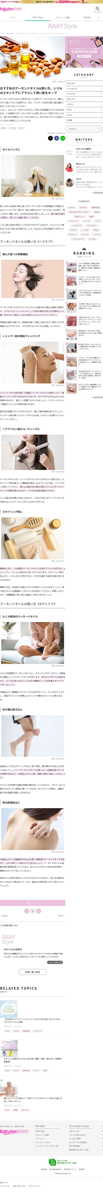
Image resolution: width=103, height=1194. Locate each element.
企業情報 (44, 1169)
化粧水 (45, 1070)
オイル (21, 128)
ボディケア (71, 99)
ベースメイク (72, 88)
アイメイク (71, 94)
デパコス (85, 234)
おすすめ (16, 1031)
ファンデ (97, 234)
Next (61, 915)
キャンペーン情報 (63, 17)
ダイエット (72, 234)
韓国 (91, 216)
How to (3, 128)
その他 (69, 120)
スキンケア (10, 125)
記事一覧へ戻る (32, 971)
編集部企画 (26, 1031)
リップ (97, 221)
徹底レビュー (79, 216)
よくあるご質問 (75, 1139)
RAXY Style (38, 17)
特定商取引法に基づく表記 (79, 1150)
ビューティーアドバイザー (45, 1146)
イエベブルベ (91, 225)
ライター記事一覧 (55, 962)
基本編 (15, 1110)
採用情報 (82, 1169)
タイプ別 (92, 239)
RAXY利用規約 (74, 1146)
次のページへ (33, 902)
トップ (12, 17)
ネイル (69, 109)
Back (4, 915)
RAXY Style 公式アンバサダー (79, 212)
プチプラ (36, 1070)
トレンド (86, 221)
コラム (69, 115)
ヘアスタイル (76, 225)
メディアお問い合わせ (77, 1135)
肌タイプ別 (25, 1110)
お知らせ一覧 (74, 1131)
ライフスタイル (78, 239)
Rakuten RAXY (11, 9)
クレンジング (37, 1031)
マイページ (40, 1139)
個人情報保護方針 (55, 1169)
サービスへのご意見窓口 (78, 1142)
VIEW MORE (97, 192)
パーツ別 (12, 128)
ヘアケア (70, 104)
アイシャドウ (73, 221)
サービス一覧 (4, 1186)
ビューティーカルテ (43, 1142)
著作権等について (70, 1169)
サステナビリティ (35, 1186)
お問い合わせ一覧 (19, 1186)
